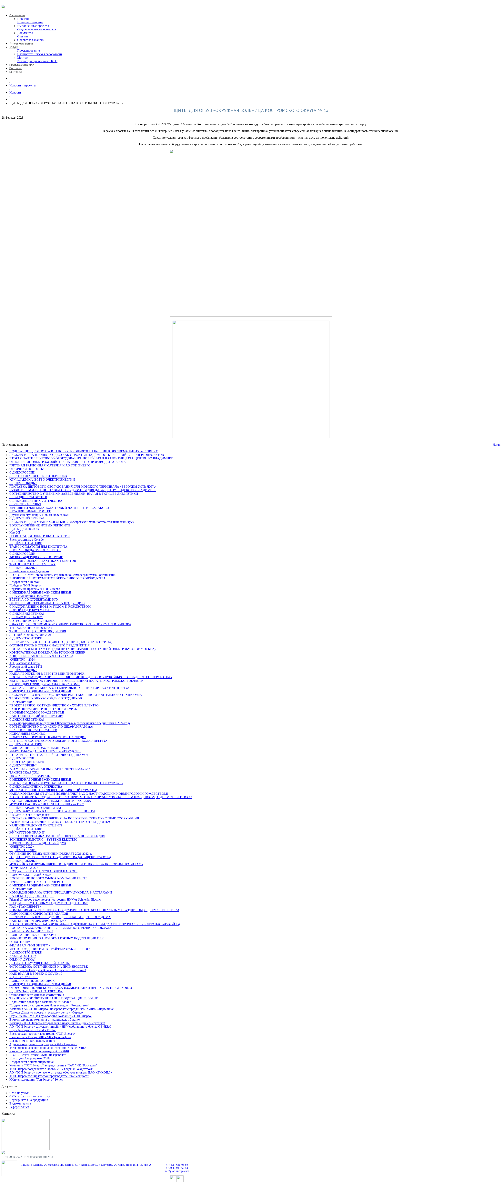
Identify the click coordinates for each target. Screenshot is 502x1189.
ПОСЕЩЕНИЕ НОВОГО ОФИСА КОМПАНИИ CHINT (48, 878)
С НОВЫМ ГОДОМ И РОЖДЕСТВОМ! (36, 712)
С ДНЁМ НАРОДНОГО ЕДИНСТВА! (35, 807)
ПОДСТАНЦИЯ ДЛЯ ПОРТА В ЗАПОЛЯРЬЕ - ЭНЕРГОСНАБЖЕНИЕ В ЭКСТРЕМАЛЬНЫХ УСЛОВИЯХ (83, 451)
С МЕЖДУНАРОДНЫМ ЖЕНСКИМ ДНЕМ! (40, 592)
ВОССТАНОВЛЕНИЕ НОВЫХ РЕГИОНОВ (39, 525)
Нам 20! (14, 532)
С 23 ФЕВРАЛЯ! (20, 889)
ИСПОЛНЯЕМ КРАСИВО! (27, 733)
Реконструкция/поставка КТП (37, 61)
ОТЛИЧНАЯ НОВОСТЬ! (26, 469)
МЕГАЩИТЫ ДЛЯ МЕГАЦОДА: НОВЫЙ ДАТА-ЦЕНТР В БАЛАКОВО (59, 507)
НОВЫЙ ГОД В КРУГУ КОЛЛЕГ (32, 610)
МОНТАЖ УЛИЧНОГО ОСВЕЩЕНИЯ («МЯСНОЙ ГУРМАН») (53, 790)
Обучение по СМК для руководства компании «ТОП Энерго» (50, 1016)
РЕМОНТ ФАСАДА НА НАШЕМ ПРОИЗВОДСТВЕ (45, 751)
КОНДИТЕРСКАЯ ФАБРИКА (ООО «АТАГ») (41, 656)
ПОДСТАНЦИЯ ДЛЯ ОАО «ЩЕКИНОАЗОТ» (41, 747)
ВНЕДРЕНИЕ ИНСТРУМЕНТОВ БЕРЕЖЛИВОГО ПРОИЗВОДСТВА (57, 578)
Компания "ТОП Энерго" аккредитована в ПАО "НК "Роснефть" (53, 1065)
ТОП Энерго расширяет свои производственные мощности (49, 1076)
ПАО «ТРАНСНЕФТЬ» (25, 906)
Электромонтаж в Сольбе (26, 539)
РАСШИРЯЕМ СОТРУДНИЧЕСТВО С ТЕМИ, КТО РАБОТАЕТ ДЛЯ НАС (60, 822)
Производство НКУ (21, 64)
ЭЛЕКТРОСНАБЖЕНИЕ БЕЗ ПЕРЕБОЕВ (38, 476)
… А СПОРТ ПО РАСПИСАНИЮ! (33, 730)
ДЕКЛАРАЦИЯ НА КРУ (26, 617)
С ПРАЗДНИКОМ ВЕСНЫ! (28, 497)
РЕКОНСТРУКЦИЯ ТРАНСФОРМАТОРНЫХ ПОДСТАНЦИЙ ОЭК (56, 938)
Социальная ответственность (36, 29)
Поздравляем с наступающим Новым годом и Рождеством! (49, 1005)
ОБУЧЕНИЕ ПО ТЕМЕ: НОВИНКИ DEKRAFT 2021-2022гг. (50, 853)
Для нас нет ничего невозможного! (32, 1040)
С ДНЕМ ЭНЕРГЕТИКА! (26, 518)
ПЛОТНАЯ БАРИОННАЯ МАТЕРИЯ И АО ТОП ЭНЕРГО (50, 465)
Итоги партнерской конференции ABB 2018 (39, 1051)
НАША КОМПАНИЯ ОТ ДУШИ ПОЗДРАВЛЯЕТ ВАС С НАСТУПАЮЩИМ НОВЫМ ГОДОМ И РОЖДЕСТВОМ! (88, 793)
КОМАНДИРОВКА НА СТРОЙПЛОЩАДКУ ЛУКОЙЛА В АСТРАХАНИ (60, 892)
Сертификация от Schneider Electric (32, 1030)
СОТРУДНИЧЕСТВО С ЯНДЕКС (32, 620)
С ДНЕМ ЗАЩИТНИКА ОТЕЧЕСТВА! (36, 500)
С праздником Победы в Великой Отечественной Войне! (47, 970)
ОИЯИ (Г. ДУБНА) (22, 959)
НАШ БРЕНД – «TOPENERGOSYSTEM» (37, 920)
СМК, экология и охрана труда (30, 1096)
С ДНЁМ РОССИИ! (22, 553)
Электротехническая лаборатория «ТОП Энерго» (42, 1033)
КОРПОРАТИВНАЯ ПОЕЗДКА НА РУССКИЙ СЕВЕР (47, 652)
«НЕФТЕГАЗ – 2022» (23, 867)
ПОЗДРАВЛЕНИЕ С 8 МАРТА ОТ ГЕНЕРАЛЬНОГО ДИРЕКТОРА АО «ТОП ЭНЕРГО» (69, 687)
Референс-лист (19, 1107)
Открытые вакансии (31, 40)
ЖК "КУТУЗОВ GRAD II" (27, 832)
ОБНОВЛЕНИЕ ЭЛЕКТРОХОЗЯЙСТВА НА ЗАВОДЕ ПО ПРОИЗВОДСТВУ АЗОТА (67, 462)
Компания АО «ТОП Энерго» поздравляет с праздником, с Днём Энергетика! (61, 1009)
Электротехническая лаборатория (39, 54)
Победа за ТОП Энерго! (25, 585)
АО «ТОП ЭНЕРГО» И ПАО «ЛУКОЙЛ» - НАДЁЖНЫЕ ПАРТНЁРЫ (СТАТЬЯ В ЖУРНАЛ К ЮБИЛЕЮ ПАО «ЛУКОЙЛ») (94, 924)
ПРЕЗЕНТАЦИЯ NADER (26, 762)
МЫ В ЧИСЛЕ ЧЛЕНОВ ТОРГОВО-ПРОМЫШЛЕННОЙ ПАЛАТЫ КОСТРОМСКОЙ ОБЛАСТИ (76, 680)
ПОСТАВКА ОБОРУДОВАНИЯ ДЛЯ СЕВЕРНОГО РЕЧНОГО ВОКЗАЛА (60, 927)
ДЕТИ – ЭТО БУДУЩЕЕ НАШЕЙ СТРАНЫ (39, 963)
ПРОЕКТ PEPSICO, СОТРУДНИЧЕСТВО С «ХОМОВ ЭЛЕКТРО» (54, 705)
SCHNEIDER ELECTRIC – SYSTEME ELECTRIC (43, 839)
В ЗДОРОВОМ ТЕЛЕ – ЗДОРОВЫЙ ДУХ (37, 843)
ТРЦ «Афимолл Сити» (24, 663)
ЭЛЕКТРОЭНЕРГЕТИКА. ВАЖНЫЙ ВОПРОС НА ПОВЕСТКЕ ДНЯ (57, 836)
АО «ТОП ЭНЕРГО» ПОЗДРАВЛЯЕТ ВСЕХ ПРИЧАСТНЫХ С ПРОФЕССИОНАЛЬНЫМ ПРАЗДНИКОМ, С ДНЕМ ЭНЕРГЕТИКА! (100, 797)
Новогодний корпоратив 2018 (29, 1058)
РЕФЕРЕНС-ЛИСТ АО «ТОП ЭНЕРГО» (37, 882)
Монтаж (22, 57)
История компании (30, 22)
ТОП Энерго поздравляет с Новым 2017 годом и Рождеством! (51, 1069)
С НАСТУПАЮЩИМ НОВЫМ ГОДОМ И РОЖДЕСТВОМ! (50, 606)
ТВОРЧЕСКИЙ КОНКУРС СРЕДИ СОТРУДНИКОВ (45, 698)
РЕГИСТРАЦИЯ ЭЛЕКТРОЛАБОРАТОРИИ (39, 536)
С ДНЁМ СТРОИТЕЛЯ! (25, 543)
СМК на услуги (19, 1092)
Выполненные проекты (33, 25)
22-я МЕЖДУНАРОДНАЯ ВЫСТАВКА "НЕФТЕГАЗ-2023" (50, 769)
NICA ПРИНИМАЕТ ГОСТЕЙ (30, 511)
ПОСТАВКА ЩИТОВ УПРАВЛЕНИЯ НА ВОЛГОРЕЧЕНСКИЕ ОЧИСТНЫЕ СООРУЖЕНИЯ (74, 818)
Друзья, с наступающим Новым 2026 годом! (39, 514)
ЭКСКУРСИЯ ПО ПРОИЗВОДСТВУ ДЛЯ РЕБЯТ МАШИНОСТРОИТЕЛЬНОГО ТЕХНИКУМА (75, 694)
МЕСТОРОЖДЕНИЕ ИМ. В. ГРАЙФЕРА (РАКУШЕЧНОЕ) (49, 949)
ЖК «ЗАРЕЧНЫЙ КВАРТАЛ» (30, 776)
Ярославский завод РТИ (25, 666)
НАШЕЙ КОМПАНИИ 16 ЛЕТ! (31, 931)
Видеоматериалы (20, 1103)
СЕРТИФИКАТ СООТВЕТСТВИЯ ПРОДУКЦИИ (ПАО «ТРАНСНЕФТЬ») (60, 642)
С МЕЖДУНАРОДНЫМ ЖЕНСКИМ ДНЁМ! (40, 691)
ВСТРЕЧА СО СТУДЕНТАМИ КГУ (33, 599)
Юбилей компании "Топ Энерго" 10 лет (36, 1079)
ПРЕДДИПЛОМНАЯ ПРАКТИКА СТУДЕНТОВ (42, 560)
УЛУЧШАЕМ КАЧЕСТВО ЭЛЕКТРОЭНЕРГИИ (42, 479)
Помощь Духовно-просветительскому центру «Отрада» (46, 1012)
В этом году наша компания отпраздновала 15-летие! (45, 1019)
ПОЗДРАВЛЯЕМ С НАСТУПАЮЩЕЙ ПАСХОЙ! (43, 871)
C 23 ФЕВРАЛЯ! (20, 702)
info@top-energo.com (177, 1171)
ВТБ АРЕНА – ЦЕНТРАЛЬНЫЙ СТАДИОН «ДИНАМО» (48, 754)
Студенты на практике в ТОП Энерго (34, 589)
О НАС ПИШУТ (20, 942)
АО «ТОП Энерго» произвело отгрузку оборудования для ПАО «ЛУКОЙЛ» (60, 1072)
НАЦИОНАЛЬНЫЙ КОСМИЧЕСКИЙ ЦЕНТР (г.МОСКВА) (50, 800)
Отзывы (22, 36)
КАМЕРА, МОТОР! (22, 956)
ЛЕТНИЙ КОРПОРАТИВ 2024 (30, 634)
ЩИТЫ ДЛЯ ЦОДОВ (24, 529)
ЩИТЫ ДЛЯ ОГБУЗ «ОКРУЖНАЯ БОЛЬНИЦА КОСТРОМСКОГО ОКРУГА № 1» (66, 783)
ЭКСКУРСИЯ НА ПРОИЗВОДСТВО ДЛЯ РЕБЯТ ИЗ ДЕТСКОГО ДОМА (60, 917)
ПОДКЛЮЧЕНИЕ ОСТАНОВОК (32, 980)
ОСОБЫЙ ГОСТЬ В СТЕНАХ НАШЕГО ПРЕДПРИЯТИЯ (49, 645)
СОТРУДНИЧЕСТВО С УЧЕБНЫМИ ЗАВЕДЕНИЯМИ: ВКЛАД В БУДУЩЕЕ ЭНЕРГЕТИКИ (73, 493)
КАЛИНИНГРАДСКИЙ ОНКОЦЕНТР (36, 825)
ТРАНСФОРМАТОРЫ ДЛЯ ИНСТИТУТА (38, 546)
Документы (25, 33)
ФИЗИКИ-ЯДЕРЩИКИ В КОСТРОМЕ (36, 557)
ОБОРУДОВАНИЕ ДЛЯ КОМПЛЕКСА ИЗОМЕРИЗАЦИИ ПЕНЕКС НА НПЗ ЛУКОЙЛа (70, 987)
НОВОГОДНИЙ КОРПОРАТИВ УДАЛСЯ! (38, 913)
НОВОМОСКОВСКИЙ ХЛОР (30, 874)
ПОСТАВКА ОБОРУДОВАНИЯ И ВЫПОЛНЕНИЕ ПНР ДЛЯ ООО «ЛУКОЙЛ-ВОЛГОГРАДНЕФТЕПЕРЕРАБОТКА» (90, 677)
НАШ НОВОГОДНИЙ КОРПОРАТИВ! (36, 716)
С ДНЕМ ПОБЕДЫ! (23, 483)
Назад (496, 444)
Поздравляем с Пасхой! (25, 582)
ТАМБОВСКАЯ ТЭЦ (24, 772)
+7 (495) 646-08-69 (14, 3)
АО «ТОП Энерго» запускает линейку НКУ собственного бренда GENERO (60, 1026)
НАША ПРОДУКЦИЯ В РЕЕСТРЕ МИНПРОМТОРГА (47, 673)
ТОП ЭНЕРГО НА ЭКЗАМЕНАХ (32, 564)
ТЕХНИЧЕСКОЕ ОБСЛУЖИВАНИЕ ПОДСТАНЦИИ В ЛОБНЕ (53, 998)
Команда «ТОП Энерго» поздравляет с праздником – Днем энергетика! (57, 1023)
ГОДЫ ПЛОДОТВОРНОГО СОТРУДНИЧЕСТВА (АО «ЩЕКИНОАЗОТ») (60, 857)
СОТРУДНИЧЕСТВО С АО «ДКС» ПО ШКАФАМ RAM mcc (51, 726)
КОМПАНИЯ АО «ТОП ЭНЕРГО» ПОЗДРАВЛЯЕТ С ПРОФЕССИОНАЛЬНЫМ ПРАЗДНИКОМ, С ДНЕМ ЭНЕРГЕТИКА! (94, 910)
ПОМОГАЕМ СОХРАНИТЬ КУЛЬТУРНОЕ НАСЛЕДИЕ (47, 737)
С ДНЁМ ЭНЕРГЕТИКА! (26, 613)
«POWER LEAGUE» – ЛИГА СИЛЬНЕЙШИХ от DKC (46, 804)
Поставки (15, 68)
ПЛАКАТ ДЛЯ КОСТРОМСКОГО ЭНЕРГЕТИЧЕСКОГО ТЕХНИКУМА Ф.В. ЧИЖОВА (70, 624)
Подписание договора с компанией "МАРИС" (40, 1002)
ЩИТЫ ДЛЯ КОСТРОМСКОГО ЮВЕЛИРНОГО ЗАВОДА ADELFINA (58, 740)
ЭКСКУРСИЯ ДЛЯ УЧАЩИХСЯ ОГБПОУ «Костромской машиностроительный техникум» (71, 522)
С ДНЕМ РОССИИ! (22, 472)
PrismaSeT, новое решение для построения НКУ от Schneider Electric (55, 899)
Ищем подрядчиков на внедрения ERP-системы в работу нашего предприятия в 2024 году (69, 723)
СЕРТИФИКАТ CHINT (25, 504)
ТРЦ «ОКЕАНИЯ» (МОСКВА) (30, 627)
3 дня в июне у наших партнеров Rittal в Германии (43, 1044)
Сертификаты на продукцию (28, 1100)
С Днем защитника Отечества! (29, 596)
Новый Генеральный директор (29, 571)
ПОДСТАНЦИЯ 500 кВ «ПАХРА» (32, 934)
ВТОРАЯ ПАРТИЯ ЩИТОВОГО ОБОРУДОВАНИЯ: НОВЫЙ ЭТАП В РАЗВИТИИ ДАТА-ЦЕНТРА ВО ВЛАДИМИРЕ (91, 458)
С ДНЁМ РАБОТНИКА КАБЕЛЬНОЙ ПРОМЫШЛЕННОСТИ (52, 811)
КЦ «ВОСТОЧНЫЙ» (23, 977)
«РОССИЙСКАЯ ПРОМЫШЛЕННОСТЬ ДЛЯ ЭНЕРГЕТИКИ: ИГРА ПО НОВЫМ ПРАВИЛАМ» (76, 864)
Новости (23, 18)
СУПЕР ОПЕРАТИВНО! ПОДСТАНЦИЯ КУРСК (43, 709)
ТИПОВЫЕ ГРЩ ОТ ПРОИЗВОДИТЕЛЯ (37, 631)
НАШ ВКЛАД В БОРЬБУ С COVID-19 (35, 973)
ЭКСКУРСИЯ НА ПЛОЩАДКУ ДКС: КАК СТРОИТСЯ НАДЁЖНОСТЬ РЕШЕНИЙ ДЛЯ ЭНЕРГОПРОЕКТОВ (86, 454)
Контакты (15, 71)
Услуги (13, 47)
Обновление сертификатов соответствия (36, 994)
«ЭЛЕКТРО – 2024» (22, 659)
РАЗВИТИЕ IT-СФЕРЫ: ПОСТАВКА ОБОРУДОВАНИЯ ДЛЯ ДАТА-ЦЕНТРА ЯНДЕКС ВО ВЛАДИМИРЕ (82, 490)
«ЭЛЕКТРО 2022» (21, 846)
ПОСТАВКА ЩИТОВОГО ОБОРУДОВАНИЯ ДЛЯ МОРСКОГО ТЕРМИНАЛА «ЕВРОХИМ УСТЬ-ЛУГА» (82, 486)
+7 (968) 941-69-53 (177, 1167)
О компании (17, 15)
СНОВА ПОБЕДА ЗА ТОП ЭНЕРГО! (35, 550)
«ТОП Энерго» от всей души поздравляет (37, 1054)
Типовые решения (21, 43)
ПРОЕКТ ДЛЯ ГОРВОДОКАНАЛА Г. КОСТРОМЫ (44, 684)
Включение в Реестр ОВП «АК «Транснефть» (40, 1037)
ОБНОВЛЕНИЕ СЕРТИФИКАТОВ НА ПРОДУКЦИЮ (47, 603)
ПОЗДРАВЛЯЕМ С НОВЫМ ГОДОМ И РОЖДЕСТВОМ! (48, 903)
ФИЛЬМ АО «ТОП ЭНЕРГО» (29, 945)
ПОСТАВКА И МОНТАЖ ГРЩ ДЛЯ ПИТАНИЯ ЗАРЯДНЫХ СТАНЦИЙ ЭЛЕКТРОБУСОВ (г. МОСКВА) (82, 649)
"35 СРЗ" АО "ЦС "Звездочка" (29, 814)
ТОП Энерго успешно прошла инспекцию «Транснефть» (47, 1047)
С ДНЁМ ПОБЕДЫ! (23, 670)
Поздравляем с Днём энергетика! (31, 1062)
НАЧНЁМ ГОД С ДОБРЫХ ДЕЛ (31, 896)
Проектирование (28, 50)
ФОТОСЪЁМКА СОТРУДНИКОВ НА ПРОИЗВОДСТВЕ (48, 966)
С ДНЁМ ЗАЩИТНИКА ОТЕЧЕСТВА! (36, 786)
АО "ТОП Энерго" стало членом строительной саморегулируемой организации (62, 574)
